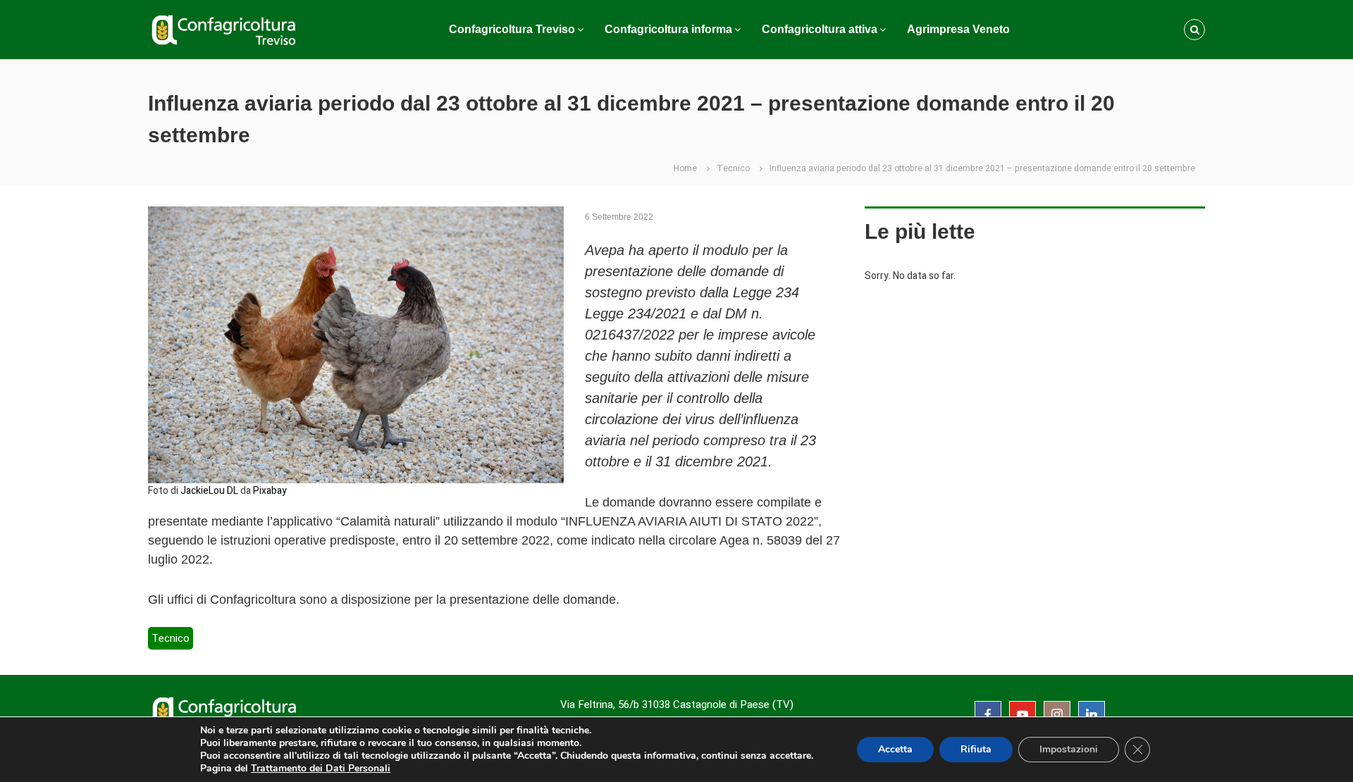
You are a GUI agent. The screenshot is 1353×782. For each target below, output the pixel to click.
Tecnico (733, 168)
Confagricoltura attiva (819, 29)
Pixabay (270, 490)
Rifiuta (975, 749)
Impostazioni (1068, 749)
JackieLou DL (209, 490)
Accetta (895, 749)
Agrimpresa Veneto (958, 29)
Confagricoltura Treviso (512, 29)
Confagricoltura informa (668, 29)
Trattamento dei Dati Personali (320, 768)
